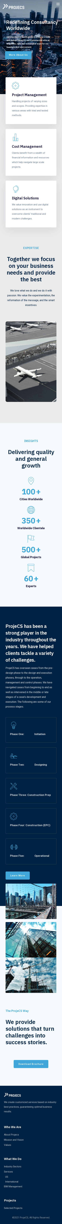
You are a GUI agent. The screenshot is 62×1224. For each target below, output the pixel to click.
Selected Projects (13, 1208)
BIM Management (13, 1186)
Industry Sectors (12, 1166)
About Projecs (11, 1134)
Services (8, 1171)
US (6, 1176)
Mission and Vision (14, 1139)
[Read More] (31, 105)
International (11, 1181)
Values (7, 1145)
